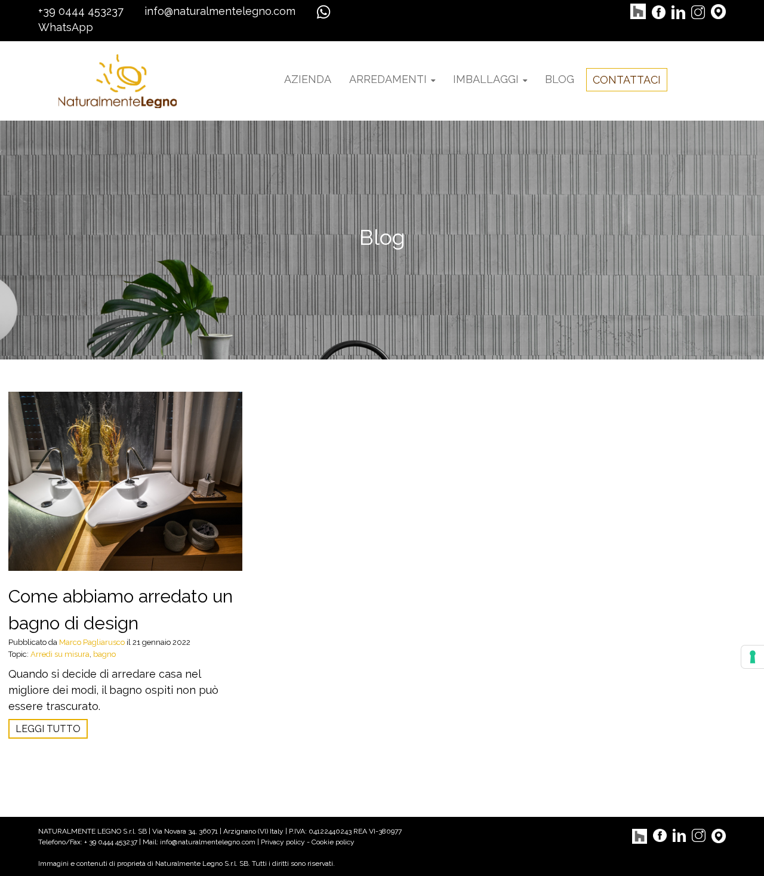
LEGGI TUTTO (48, 728)
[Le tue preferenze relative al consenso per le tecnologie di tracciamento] (752, 657)
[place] (718, 11)
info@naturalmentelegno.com (219, 11)
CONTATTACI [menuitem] (627, 79)
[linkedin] (678, 11)
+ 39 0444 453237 (111, 842)
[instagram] (698, 11)
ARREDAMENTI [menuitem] (388, 79)
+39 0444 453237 (81, 11)
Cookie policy (333, 842)
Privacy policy (283, 842)
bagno (104, 654)
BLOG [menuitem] (559, 79)
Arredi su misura (60, 654)
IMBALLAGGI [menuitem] (486, 79)
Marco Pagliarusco (92, 642)
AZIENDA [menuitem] (307, 79)
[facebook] (659, 11)
